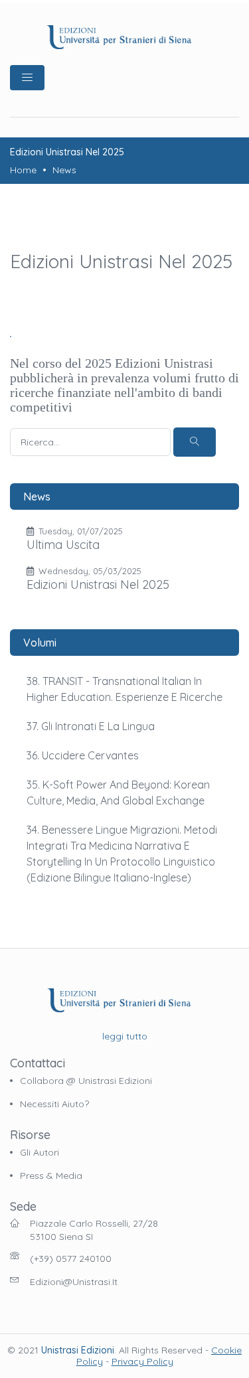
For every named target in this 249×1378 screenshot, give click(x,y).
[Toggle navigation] (27, 77)
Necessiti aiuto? (54, 1104)
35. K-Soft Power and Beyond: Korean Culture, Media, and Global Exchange (118, 792)
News (64, 170)
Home (23, 170)
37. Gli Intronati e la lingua (91, 726)
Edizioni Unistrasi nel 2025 (98, 584)
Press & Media (51, 1176)
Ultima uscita (63, 544)
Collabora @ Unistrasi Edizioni (86, 1081)
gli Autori (39, 1152)
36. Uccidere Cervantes (83, 755)
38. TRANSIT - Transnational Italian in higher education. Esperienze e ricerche (124, 689)
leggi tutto (124, 1036)
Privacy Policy (142, 1361)
